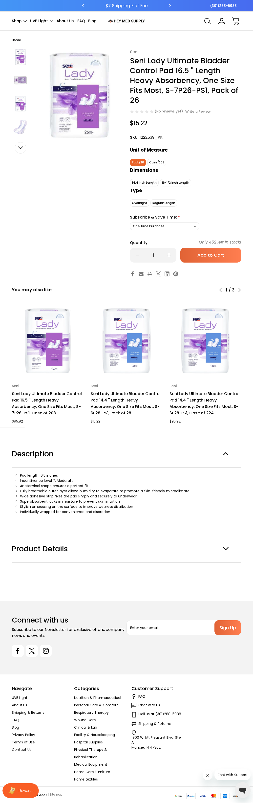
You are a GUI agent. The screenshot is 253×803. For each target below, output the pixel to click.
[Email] (141, 273)
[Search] (207, 21)
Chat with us (149, 705)
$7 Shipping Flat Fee (126, 6)
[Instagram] (46, 651)
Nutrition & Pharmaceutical (97, 697)
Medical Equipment (90, 764)
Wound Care (85, 719)
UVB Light (39, 20)
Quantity (139, 242)
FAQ (81, 20)
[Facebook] (132, 273)
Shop (16, 20)
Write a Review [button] (198, 111)
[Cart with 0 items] (235, 21)
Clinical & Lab (85, 727)
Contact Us (21, 749)
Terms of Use (23, 742)
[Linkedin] (167, 273)
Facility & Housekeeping (94, 734)
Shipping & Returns (28, 712)
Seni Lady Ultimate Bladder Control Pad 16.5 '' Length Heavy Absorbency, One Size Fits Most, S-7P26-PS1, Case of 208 (47, 403)
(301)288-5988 (223, 5)
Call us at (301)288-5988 (159, 714)
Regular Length (163, 203)
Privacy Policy (23, 734)
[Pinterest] (175, 273)
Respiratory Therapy (91, 712)
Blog (92, 20)
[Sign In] (221, 21)
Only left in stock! (220, 242)
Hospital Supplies (88, 742)
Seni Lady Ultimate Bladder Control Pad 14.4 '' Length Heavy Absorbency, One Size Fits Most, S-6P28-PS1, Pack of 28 (126, 403)
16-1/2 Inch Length (175, 182)
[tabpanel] (20, 57)
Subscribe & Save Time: (155, 217)
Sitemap (55, 794)
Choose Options (47, 365)
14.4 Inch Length (144, 182)
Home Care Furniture (92, 771)
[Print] (149, 273)
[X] (158, 273)
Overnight (139, 203)
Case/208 (156, 162)
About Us (65, 20)
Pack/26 (138, 162)
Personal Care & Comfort (96, 705)
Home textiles (86, 779)
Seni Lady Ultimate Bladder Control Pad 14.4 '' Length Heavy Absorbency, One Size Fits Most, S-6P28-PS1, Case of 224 (204, 403)
